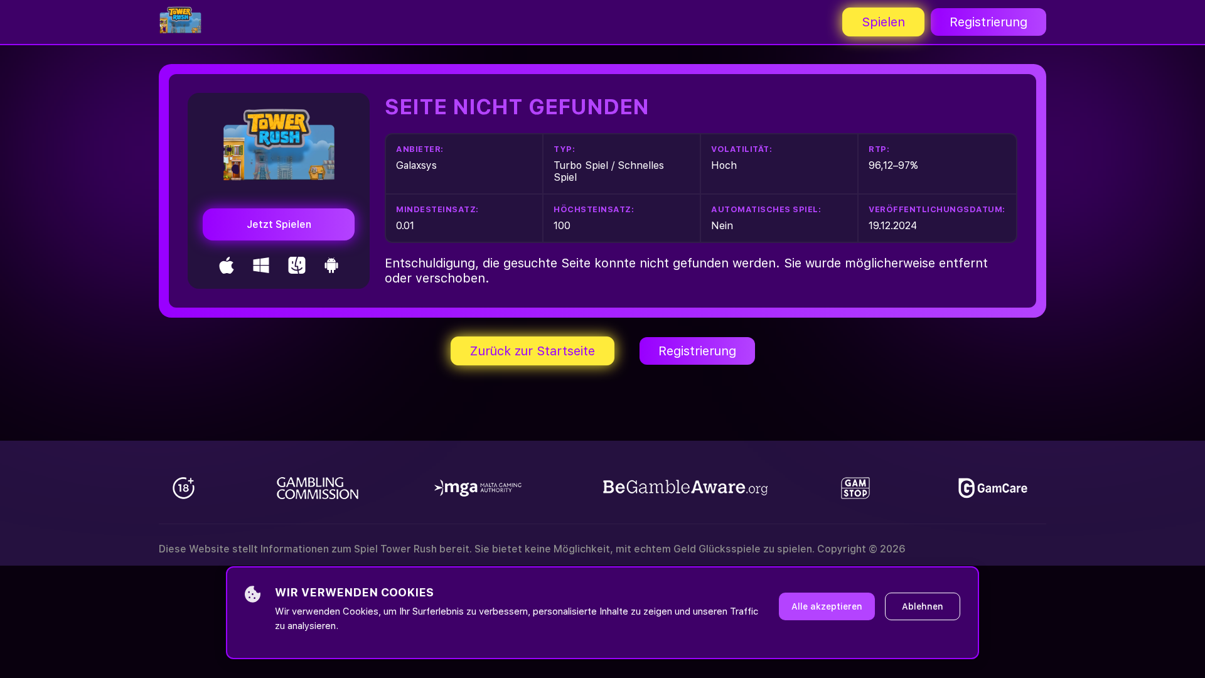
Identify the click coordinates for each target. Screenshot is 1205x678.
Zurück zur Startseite (532, 350)
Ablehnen (922, 606)
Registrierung (988, 22)
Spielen (883, 22)
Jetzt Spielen (279, 224)
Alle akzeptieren (826, 606)
